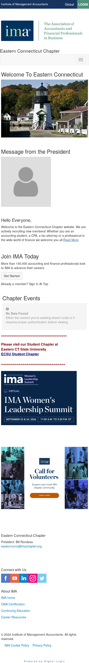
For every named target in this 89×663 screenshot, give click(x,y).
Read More (71, 240)
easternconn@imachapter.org (21, 546)
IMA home (8, 597)
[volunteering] (44, 478)
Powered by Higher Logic (44, 661)
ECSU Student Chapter (20, 353)
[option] (44, 104)
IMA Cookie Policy (17, 645)
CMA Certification (13, 604)
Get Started (12, 276)
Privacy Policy (42, 645)
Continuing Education (15, 610)
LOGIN (83, 4)
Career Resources (13, 617)
